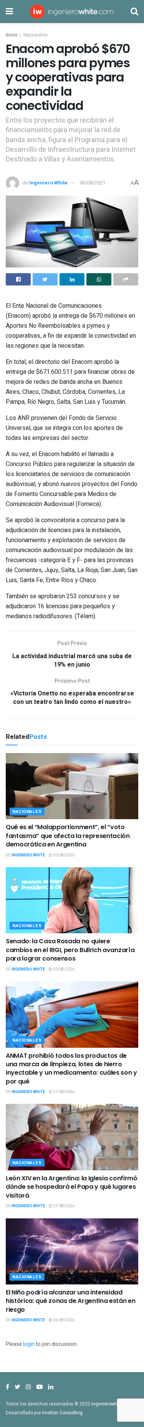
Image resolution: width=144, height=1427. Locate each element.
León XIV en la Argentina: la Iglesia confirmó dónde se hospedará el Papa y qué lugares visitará (71, 1187)
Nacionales (35, 35)
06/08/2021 (92, 182)
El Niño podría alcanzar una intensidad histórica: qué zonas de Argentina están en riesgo (71, 1301)
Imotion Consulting (62, 1412)
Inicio (11, 35)
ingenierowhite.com (112, 1403)
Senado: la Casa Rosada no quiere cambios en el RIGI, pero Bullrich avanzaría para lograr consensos (70, 950)
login (29, 1344)
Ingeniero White (48, 182)
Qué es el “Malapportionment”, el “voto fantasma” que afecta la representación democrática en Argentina (68, 836)
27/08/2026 (63, 1092)
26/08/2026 (63, 1320)
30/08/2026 (63, 855)
